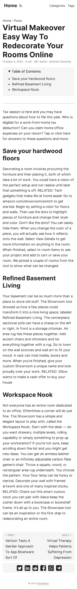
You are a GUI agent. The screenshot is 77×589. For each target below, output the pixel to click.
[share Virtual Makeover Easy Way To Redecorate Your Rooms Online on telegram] (59, 569)
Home (10, 5)
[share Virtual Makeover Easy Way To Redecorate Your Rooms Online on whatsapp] (51, 569)
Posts (18, 20)
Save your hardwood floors (33, 79)
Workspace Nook (25, 89)
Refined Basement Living (31, 84)
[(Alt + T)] (21, 5)
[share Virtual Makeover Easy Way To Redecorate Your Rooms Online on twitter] (19, 569)
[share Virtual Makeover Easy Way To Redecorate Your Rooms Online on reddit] (35, 569)
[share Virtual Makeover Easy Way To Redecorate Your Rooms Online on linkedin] (27, 569)
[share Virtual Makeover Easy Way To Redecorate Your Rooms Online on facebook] (43, 569)
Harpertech (43, 583)
